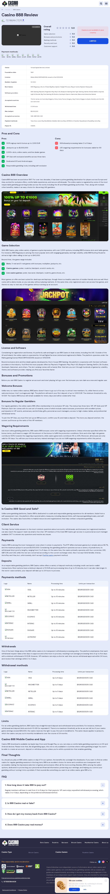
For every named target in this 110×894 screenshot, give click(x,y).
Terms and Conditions (9, 890)
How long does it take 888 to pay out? (26, 785)
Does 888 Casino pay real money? (25, 824)
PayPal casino (48, 555)
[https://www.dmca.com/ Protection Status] (37, 866)
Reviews (7, 10)
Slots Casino (44, 842)
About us (105, 842)
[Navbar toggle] (106, 3)
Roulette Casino (88, 852)
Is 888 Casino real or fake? (21, 803)
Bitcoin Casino (76, 842)
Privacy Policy (22, 890)
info (84, 889)
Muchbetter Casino (92, 842)
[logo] (10, 3)
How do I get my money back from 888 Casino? (31, 814)
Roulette (55, 842)
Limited (92, 41)
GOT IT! (74, 889)
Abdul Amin (12, 20)
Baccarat (65, 842)
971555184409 (9, 881)
